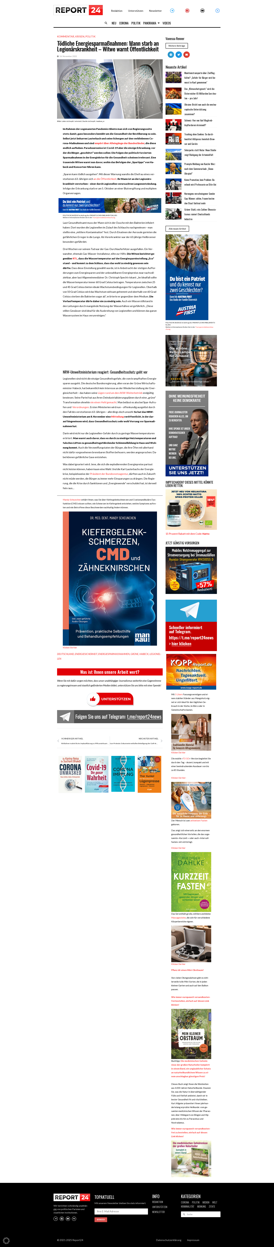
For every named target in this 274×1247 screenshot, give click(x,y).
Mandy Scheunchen (72, 499)
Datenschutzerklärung (168, 1240)
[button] (106, 23)
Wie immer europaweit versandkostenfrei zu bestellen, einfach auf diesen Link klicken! (190, 1132)
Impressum (193, 1240)
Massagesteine (178, 917)
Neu (114, 23)
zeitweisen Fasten (198, 820)
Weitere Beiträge (176, 45)
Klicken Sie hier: (178, 777)
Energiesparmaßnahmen (114, 653)
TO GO (186, 758)
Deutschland (65, 653)
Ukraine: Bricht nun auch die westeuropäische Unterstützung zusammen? (200, 109)
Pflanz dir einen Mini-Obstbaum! (187, 970)
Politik (135, 23)
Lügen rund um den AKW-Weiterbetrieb (120, 392)
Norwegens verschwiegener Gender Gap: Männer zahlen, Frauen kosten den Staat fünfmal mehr (199, 198)
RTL (75, 258)
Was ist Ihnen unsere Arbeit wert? (109, 672)
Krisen (79, 36)
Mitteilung (117, 416)
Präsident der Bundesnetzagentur (109, 473)
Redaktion (116, 10)
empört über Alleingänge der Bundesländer (119, 143)
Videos (167, 23)
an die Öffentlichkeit (105, 178)
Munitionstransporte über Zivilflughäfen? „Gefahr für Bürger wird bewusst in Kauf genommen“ (200, 77)
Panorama (149, 23)
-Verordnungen (80, 407)
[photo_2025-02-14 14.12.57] (187, 475)
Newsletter (155, 10)
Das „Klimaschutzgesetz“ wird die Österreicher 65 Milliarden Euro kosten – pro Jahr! (200, 93)
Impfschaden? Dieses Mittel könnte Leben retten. (189, 484)
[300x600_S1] (187, 319)
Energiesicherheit (86, 653)
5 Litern (179, 694)
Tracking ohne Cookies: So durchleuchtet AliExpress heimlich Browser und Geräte (199, 139)
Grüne (134, 653)
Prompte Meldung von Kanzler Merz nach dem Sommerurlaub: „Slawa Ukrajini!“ (199, 168)
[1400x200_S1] (110, 211)
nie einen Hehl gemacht (103, 402)
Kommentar (65, 36)
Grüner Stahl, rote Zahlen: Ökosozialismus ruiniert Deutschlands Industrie (200, 214)
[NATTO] (191, 528)
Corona (124, 23)
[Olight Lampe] (191, 385)
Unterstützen (135, 10)
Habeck (144, 653)
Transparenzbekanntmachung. (104, 217)
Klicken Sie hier (70, 647)
